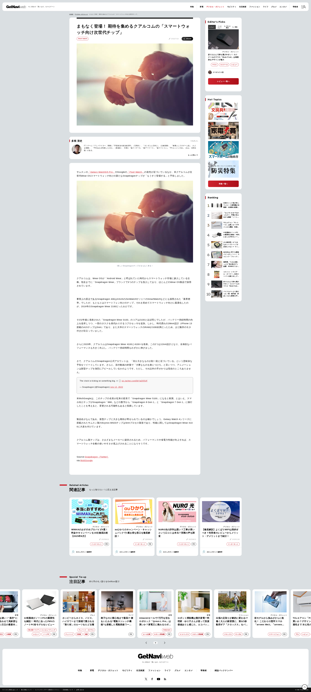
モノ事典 (235, 27)
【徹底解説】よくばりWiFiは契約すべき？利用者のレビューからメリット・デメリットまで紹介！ (220, 532)
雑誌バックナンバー (224, 670)
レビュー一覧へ (223, 81)
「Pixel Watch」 (135, 172)
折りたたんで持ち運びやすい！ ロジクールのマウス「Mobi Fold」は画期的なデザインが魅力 (223, 57)
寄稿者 (295, 7)
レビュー (212, 27)
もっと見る (193, 155)
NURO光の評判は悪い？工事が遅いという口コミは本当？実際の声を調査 (176, 532)
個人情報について (26, 689)
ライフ (265, 7)
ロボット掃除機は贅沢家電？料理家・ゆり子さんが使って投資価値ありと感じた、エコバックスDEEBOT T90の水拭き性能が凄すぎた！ (158, 621)
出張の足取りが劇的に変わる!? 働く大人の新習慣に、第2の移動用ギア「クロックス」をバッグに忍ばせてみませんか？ (196, 621)
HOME (71, 14)
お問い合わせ (80, 689)
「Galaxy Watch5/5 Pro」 (101, 172)
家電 (201, 7)
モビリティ (231, 7)
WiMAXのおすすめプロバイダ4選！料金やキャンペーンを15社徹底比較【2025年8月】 (89, 532)
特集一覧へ (223, 184)
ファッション (254, 7)
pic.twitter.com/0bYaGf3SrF (135, 381)
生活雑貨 (242, 7)
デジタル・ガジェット (215, 7)
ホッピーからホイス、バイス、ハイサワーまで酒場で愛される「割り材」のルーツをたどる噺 (42, 621)
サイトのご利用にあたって (10, 689)
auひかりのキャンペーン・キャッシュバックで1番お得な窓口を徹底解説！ (133, 532)
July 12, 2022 (116, 387)
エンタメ (283, 7)
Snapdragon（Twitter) (97, 457)
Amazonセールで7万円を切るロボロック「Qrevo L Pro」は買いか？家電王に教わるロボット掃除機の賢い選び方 (119, 621)
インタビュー (220, 27)
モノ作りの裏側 (227, 27)
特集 (192, 7)
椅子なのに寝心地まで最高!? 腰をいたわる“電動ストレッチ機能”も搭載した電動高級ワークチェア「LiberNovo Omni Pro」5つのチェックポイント (81, 621)
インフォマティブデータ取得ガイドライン (47, 689)
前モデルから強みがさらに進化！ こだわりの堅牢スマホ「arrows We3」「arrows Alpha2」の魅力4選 (233, 621)
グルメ (274, 7)
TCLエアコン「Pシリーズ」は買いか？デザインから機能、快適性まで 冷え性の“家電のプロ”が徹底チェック (273, 621)
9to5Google (86, 460)
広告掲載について (68, 689)
